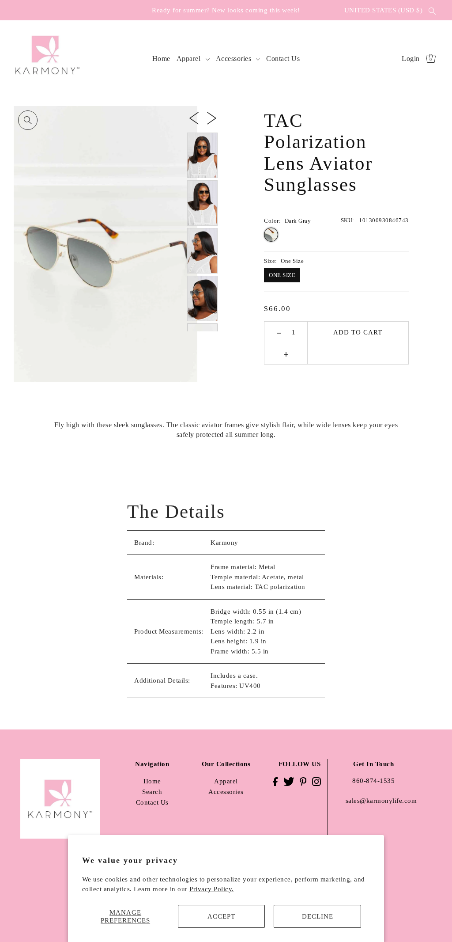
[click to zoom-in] (28, 120)
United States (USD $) (383, 10)
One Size (282, 275)
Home (152, 781)
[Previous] (194, 117)
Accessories (226, 791)
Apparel (226, 781)
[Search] (432, 10)
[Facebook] (275, 781)
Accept (221, 916)
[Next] (212, 117)
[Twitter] (288, 781)
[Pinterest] (303, 781)
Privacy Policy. (211, 889)
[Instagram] (316, 781)
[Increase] (286, 353)
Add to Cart (357, 332)
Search (152, 791)
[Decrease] (279, 332)
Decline (317, 916)
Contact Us (152, 802)
